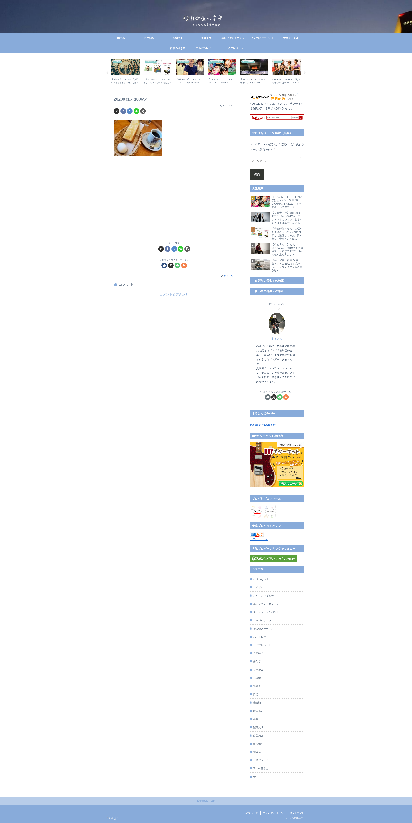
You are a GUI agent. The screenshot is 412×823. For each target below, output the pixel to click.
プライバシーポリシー (274, 813)
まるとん (277, 338)
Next (304, 72)
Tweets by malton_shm (263, 424)
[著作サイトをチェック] (164, 265)
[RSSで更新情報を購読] (184, 265)
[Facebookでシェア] (123, 111)
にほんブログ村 (259, 539)
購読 (257, 174)
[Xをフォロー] (171, 265)
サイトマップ (297, 813)
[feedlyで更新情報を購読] (177, 265)
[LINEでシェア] (136, 111)
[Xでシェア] (116, 111)
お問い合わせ (251, 813)
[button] (143, 111)
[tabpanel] (125, 72)
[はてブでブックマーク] (130, 111)
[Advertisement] (174, 201)
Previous (107, 72)
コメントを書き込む (174, 294)
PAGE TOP (207, 800)
